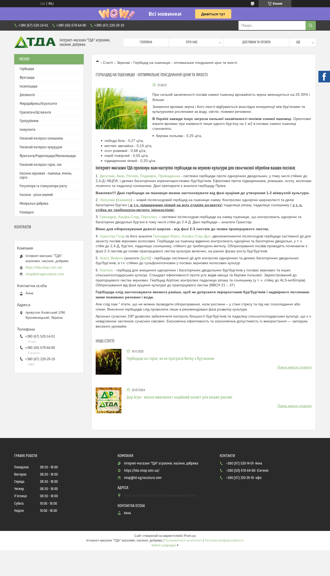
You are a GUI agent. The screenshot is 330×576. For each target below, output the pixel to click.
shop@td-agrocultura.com (45, 274)
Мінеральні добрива (34, 204)
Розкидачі (27, 212)
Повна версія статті (294, 367)
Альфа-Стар (128, 217)
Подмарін (148, 176)
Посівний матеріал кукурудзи (41, 147)
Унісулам (107, 200)
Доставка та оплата (256, 42)
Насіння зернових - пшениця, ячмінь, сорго (46, 175)
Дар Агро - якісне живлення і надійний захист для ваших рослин (179, 397)
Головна (146, 42)
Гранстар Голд (112, 236)
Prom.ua (190, 536)
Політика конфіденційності (224, 540)
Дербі (145, 258)
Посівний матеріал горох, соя (40, 165)
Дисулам (107, 176)
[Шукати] (311, 25)
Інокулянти (27, 130)
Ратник (132, 176)
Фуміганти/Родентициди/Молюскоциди (48, 156)
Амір (120, 176)
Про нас (192, 42)
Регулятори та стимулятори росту (43, 186)
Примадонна (169, 176)
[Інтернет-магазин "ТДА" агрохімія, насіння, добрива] (35, 42)
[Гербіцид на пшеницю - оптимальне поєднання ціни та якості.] (121, 108)
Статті (108, 63)
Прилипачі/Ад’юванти (35, 112)
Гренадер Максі (166, 236)
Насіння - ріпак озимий (36, 195)
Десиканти (27, 95)
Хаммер (124, 200)
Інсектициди (28, 86)
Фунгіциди (27, 78)
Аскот (104, 258)
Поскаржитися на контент (183, 540)
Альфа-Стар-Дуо (196, 236)
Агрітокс (106, 270)
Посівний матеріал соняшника (41, 138)
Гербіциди (27, 69)
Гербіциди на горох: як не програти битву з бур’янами (170, 358)
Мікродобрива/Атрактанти (38, 104)
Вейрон (117, 258)
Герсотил (148, 217)
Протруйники (29, 121)
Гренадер (108, 217)
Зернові (123, 63)
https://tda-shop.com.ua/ (44, 267)
